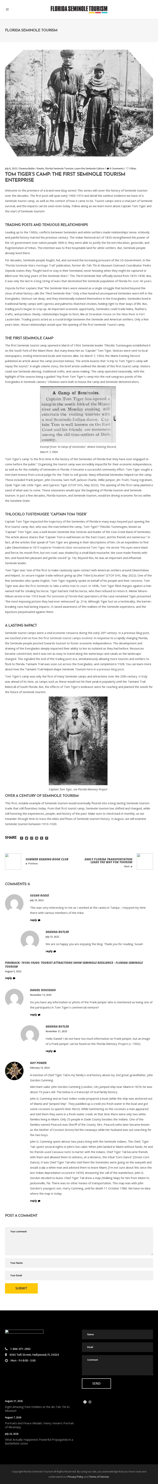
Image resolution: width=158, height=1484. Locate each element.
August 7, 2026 (13, 1417)
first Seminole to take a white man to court (58, 586)
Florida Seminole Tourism (59, 168)
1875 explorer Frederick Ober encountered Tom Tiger (69, 547)
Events (40, 168)
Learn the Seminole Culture (89, 168)
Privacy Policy (75, 1476)
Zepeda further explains (21, 288)
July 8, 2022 (11, 168)
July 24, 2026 (11, 1433)
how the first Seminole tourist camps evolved (62, 638)
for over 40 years (139, 281)
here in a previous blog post (105, 669)
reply (33, 920)
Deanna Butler (27, 168)
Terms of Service (99, 1476)
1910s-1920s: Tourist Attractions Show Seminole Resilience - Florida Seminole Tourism (74, 964)
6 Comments (117, 168)
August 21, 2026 (14, 1401)
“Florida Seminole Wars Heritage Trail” (30, 265)
